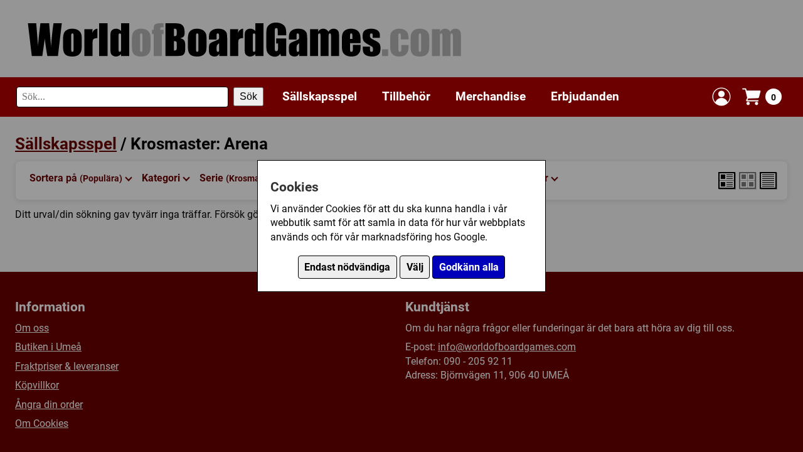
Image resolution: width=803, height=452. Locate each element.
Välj (415, 267)
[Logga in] (721, 97)
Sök (248, 96)
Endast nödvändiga (347, 267)
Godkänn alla (469, 267)
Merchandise (490, 96)
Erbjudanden (585, 96)
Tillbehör (406, 96)
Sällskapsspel (319, 96)
